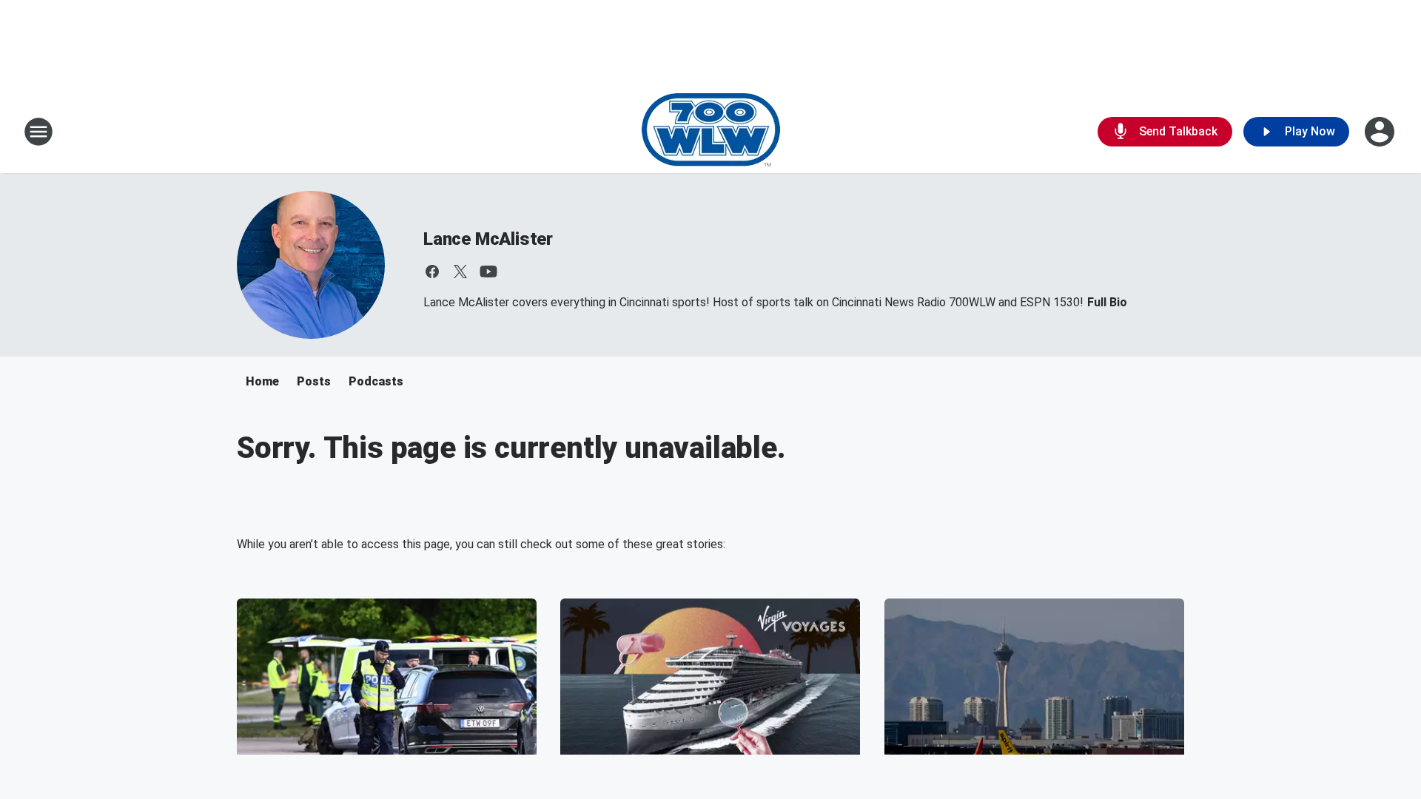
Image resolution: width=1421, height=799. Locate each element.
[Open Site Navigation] (38, 131)
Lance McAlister (488, 239)
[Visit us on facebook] (432, 271)
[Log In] (1381, 131)
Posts (314, 381)
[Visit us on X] (460, 271)
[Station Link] (711, 131)
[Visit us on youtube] (488, 271)
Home (262, 381)
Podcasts (376, 381)
